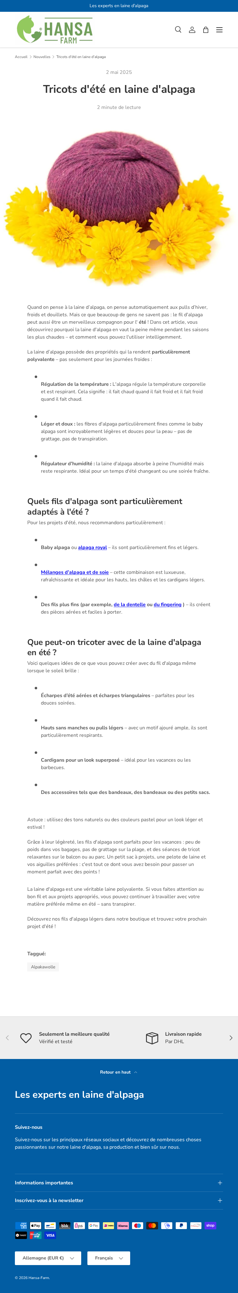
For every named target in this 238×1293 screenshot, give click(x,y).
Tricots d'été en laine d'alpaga (81, 57)
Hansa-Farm (39, 1277)
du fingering (168, 604)
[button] (206, 30)
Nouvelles (42, 57)
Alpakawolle (43, 967)
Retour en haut (116, 1072)
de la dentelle (130, 604)
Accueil (21, 57)
